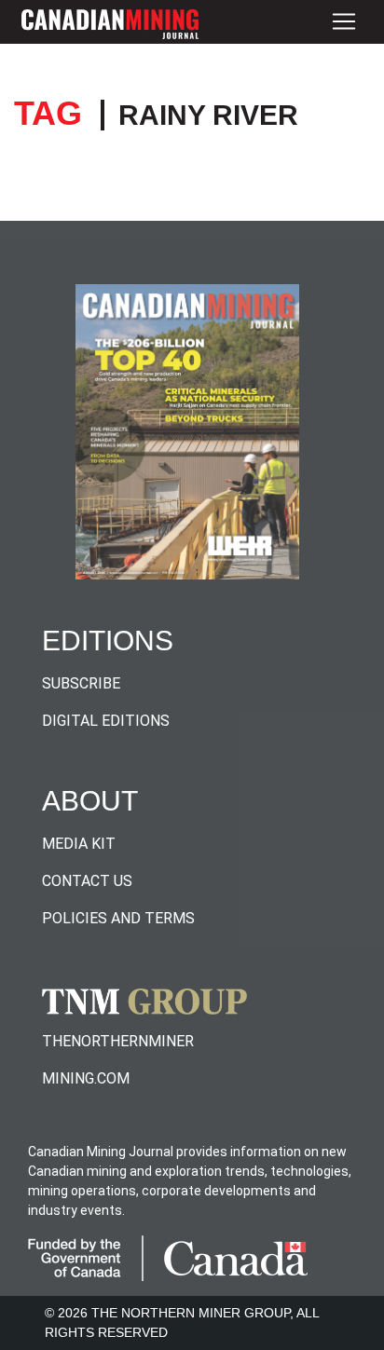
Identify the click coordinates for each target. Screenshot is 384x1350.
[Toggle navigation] (344, 22)
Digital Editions (106, 721)
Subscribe (81, 683)
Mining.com (86, 1078)
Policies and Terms (118, 918)
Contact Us (87, 881)
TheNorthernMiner (118, 1041)
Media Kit (79, 843)
